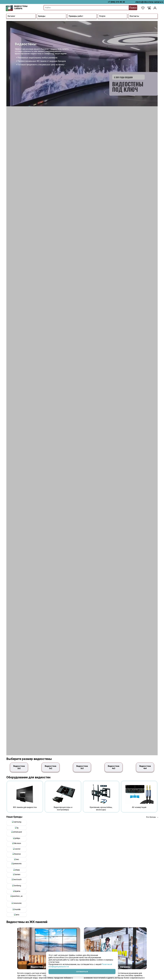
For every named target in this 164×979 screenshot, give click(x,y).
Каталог (11, 16)
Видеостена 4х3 (113, 767)
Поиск (133, 7)
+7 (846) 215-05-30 (116, 2)
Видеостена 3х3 (82, 767)
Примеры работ (76, 16)
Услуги (102, 16)
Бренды (41, 16)
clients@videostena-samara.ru (149, 2)
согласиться (82, 971)
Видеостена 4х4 (145, 767)
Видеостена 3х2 (50, 767)
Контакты (134, 16)
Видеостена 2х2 (19, 767)
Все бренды (151, 817)
